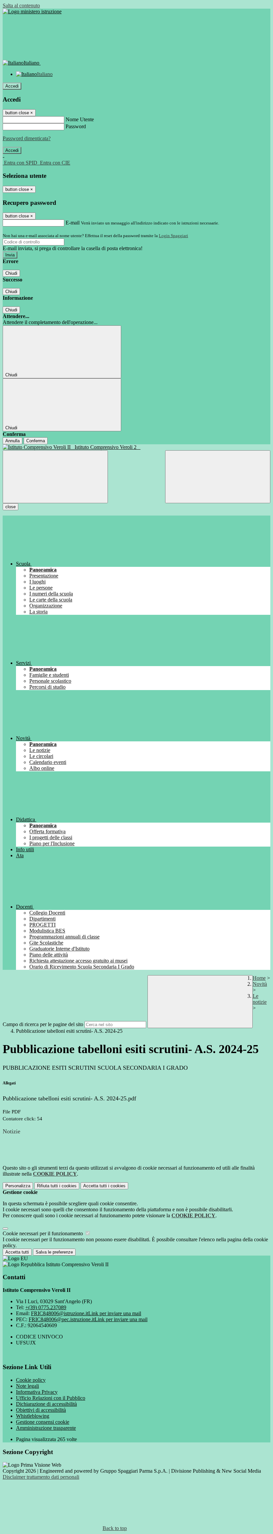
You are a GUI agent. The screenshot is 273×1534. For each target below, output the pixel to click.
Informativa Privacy (37, 1392)
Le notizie (260, 999)
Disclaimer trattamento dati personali (41, 1477)
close (10, 506)
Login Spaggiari (173, 235)
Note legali (27, 1386)
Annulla (12, 440)
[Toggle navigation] (55, 476)
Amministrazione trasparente (46, 1428)
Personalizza (17, 1185)
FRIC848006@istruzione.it (86, 1313)
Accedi (12, 86)
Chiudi (11, 273)
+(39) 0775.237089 (45, 1307)
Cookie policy (31, 1380)
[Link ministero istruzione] (32, 11)
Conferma (35, 440)
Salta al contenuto (21, 5)
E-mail (73, 222)
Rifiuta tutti (57, 1185)
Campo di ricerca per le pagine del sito (43, 1024)
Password (76, 126)
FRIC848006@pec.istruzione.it (88, 1319)
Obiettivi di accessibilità (41, 1410)
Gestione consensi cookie (42, 1422)
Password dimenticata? (27, 138)
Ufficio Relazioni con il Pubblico (50, 1398)
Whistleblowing (32, 1416)
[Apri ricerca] (217, 476)
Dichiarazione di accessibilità (46, 1404)
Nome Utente (80, 119)
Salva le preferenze (54, 1252)
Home (259, 978)
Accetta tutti (104, 1185)
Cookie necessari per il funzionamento (43, 1233)
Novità (260, 984)
